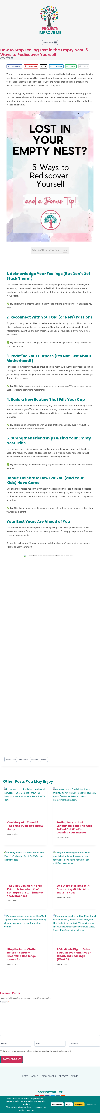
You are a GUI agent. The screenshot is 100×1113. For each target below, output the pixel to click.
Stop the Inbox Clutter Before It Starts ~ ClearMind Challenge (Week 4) (22, 954)
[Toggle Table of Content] (64, 250)
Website (74, 1043)
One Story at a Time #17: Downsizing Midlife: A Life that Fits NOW (73, 889)
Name (5, 1043)
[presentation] (25, 802)
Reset (44, 759)
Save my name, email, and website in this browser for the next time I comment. (37, 1051)
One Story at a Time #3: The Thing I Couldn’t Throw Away (25, 826)
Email (39, 1043)
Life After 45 (6, 58)
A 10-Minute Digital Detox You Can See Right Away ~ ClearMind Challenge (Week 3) (74, 954)
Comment (4, 1002)
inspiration (23, 759)
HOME (25, 1076)
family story (11, 759)
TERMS (74, 1076)
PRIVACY (63, 1076)
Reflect (34, 759)
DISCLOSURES (49, 1076)
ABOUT (34, 1076)
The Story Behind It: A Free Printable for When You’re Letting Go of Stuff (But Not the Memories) (25, 891)
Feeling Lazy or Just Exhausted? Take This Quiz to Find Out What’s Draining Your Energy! (74, 827)
